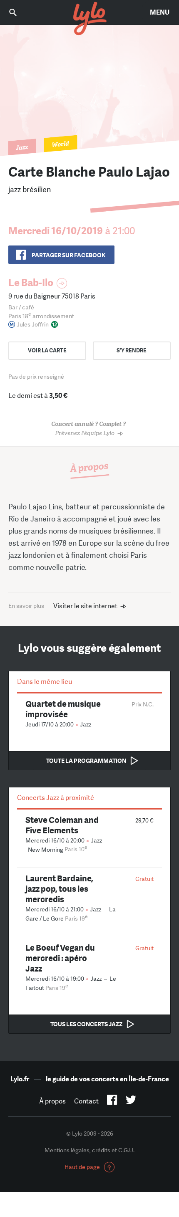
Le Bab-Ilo (30, 282)
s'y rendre (132, 350)
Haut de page (82, 1167)
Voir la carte (47, 350)
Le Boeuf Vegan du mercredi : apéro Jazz (60, 958)
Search (18, 12)
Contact (86, 1101)
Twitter (131, 1101)
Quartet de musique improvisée (63, 709)
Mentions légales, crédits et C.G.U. (89, 1150)
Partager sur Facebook (68, 255)
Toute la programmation (86, 760)
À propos (52, 1101)
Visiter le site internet (85, 606)
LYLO (89, 19)
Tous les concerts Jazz (86, 1024)
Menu (159, 12)
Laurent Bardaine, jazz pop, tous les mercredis (59, 889)
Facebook (112, 1101)
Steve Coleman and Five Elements (62, 825)
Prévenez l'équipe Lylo (88, 428)
